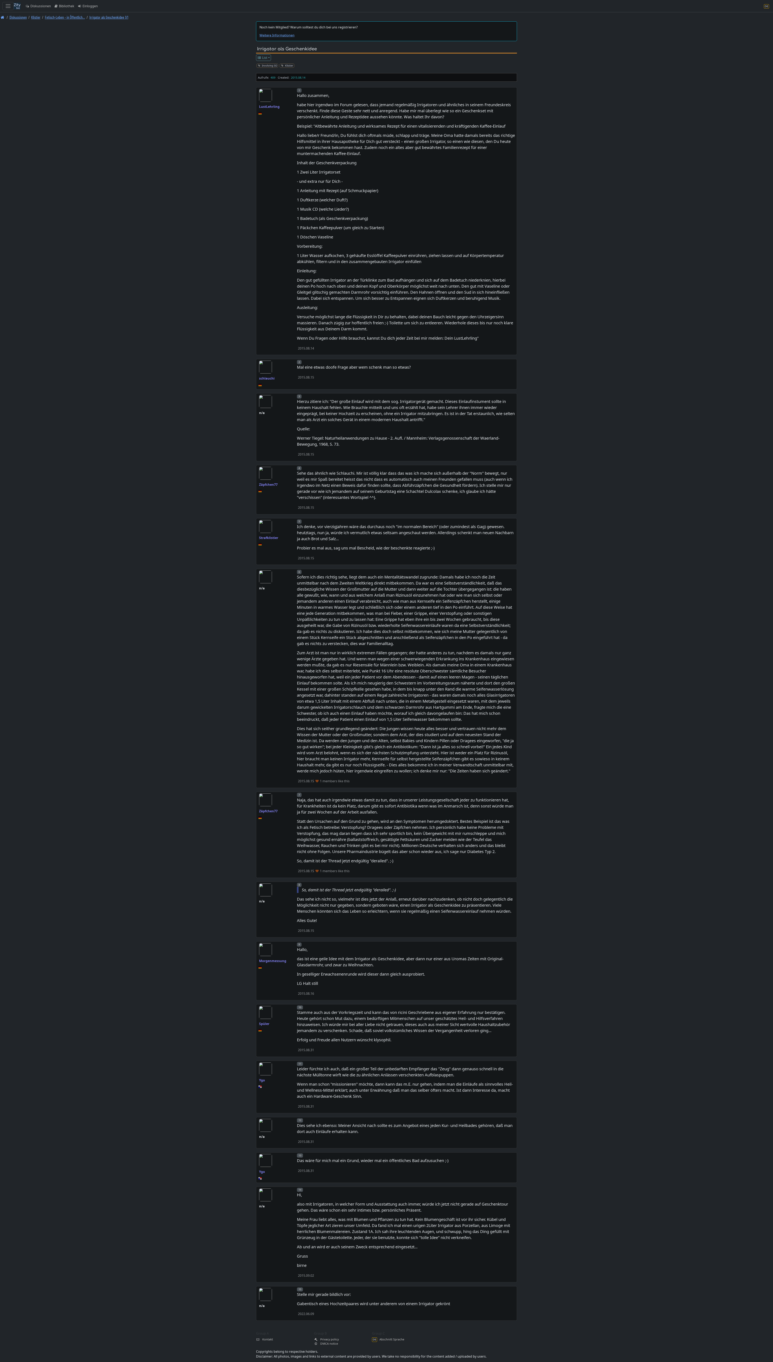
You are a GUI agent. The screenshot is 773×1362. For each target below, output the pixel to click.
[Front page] (2, 17)
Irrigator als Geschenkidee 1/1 (108, 17)
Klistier (35, 17)
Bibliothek (66, 6)
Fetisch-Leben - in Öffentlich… (65, 17)
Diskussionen (40, 6)
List (264, 57)
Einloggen (90, 6)
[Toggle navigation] (8, 6)
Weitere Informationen (277, 35)
